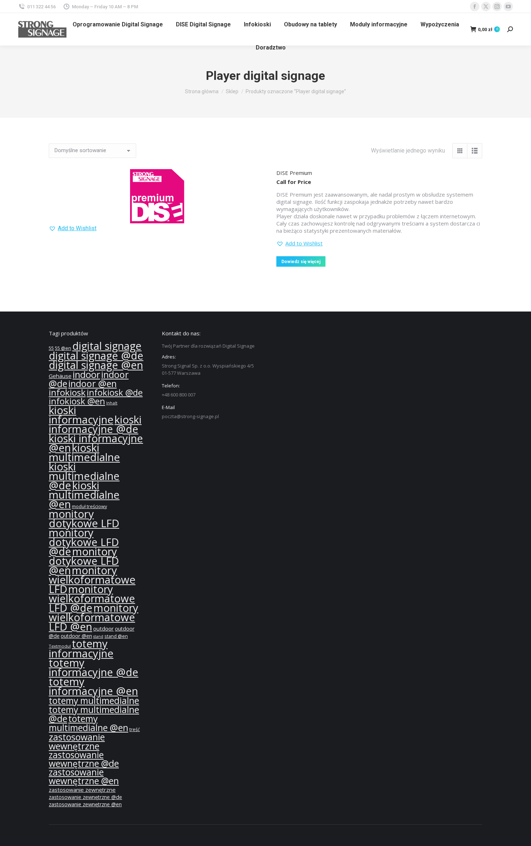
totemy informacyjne (81, 648)
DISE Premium (294, 172)
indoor (86, 374)
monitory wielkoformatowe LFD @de (92, 598)
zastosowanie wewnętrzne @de (84, 759)
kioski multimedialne (84, 452)
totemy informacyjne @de (93, 667)
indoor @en (92, 383)
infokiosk (67, 392)
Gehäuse (60, 375)
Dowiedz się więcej (300, 261)
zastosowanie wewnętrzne (77, 741)
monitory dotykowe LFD (84, 519)
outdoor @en (76, 635)
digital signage (107, 346)
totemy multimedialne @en (88, 723)
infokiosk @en (77, 401)
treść (134, 729)
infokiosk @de (115, 392)
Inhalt (111, 402)
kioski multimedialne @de (84, 476)
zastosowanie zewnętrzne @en (85, 804)
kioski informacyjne (81, 415)
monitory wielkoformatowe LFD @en (93, 617)
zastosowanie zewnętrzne (82, 789)
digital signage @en (96, 365)
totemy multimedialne (94, 700)
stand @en (116, 636)
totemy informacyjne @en (93, 686)
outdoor (103, 628)
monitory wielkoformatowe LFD (92, 579)
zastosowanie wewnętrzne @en (84, 776)
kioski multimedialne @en (84, 494)
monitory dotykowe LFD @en (84, 560)
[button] (72, 228)
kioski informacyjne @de (95, 424)
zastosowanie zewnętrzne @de (85, 797)
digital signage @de (96, 355)
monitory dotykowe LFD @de (84, 542)
